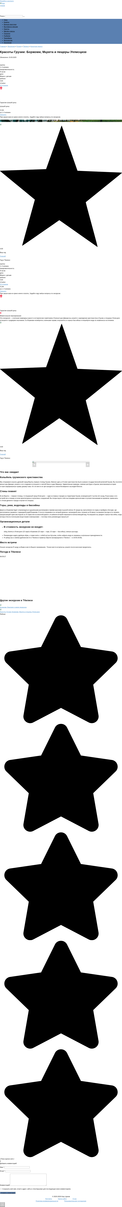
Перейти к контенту (7, 1)
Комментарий (5, 1185)
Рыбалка (7, 36)
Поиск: (2, 16)
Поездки (7, 33)
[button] (34, 464)
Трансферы (8, 38)
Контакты (48, 1199)
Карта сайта (62, 1199)
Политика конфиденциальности (47, 1201)
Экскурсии (7, 43)
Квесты (6, 29)
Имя (2, 1167)
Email (2, 1171)
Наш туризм (9, 8)
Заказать (3, 115)
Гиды (6, 20)
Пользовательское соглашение (75, 1201)
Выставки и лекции (11, 27)
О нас (75, 1199)
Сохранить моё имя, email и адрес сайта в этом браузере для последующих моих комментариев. (36, 1189)
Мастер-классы (9, 31)
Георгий (3, 256)
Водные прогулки (10, 24)
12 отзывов (4, 85)
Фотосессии (8, 40)
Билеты (6, 22)
